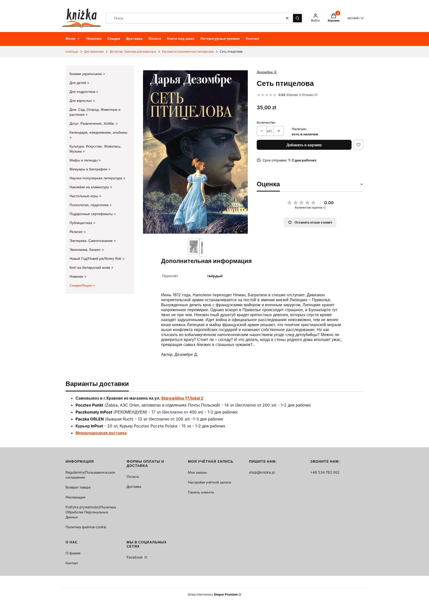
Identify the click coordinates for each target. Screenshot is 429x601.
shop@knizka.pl (262, 472)
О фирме (73, 553)
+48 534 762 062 (324, 472)
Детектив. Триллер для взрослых (133, 51)
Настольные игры (84, 196)
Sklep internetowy (213, 594)
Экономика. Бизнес (86, 249)
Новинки (77, 276)
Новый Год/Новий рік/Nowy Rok (96, 258)
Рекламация (75, 497)
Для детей (78, 82)
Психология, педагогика (89, 205)
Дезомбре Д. (267, 72)
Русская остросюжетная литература (188, 51)
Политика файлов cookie (86, 527)
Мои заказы (197, 472)
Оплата (133, 476)
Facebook (135, 557)
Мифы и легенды (84, 160)
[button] (297, 18)
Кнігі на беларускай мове (90, 267)
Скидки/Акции (81, 285)
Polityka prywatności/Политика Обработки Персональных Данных (91, 512)
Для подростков (83, 91)
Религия (77, 231)
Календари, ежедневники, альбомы (98, 132)
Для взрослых (94, 51)
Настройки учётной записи (209, 482)
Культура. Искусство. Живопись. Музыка (95, 148)
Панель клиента (201, 492)
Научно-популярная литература (96, 178)
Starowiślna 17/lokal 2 (182, 398)
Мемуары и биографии (89, 169)
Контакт (72, 563)
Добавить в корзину (304, 144)
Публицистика (81, 223)
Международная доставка (101, 432)
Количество (266, 122)
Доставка (134, 486)
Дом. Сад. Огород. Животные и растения (95, 111)
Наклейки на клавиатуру (90, 187)
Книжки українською (86, 74)
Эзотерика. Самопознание (92, 240)
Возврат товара (78, 487)
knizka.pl (72, 51)
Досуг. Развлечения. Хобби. (93, 123)
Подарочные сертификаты (92, 214)
